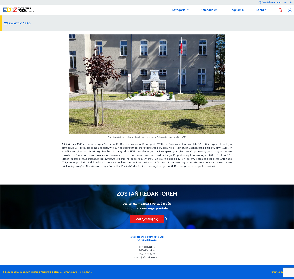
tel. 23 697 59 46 (147, 253)
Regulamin (237, 10)
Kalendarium (209, 10)
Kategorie (178, 10)
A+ (291, 2)
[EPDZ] (18, 10)
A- (285, 2)
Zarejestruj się (147, 219)
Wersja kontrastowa (271, 2)
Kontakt (261, 10)
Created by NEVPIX (281, 272)
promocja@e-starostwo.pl (147, 257)
